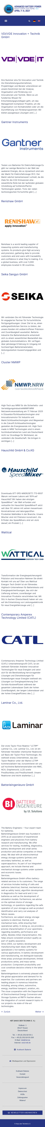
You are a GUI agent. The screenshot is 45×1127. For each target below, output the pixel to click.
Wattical (6, 532)
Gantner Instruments (14, 122)
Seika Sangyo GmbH (14, 274)
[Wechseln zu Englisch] (39, 20)
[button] (6, 21)
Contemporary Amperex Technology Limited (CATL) (18, 616)
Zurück (5, 1011)
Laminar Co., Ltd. (12, 702)
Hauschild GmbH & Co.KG (17, 450)
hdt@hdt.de (25, 1040)
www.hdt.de (26, 1043)
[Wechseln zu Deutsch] (34, 20)
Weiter (39, 1011)
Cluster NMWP (10, 362)
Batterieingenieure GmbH (17, 784)
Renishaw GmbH (12, 201)
